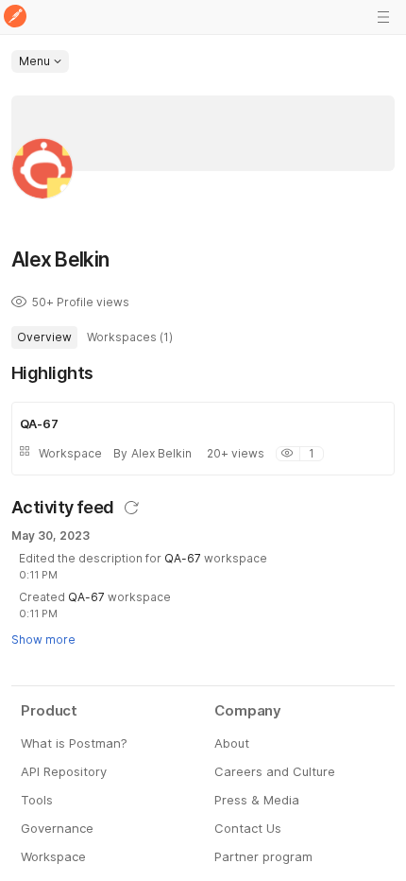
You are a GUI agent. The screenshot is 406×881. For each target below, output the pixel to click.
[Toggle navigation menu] (383, 17)
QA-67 (182, 558)
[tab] (44, 337)
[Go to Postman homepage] (15, 17)
